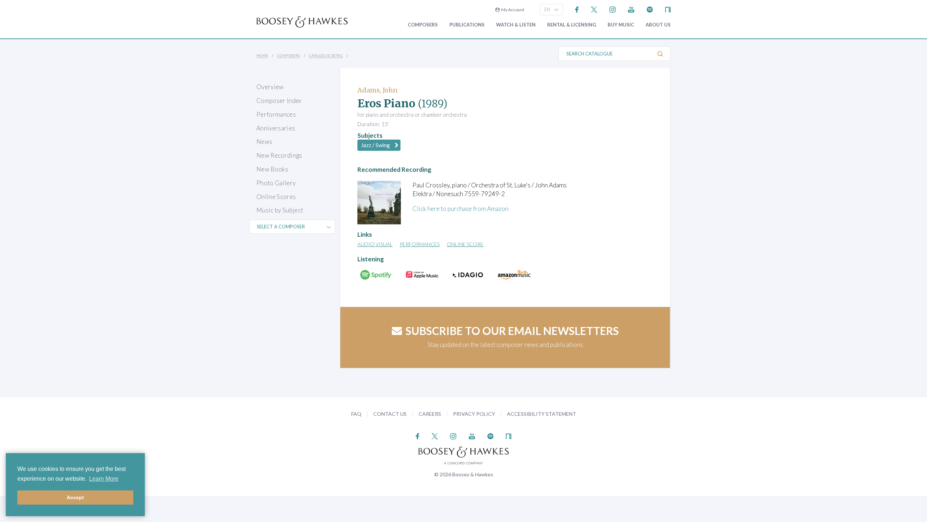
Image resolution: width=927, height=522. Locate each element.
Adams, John (377, 90)
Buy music (621, 25)
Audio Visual (375, 244)
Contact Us (390, 414)
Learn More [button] (103, 479)
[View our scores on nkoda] (668, 9)
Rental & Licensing (571, 25)
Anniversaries (275, 128)
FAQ (356, 414)
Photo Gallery (275, 183)
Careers (430, 414)
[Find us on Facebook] (577, 9)
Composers (423, 25)
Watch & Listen (516, 25)
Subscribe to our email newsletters (512, 330)
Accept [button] (75, 497)
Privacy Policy (474, 414)
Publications (467, 25)
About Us (658, 25)
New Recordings (279, 155)
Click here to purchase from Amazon (460, 208)
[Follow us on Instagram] (612, 9)
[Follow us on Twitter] (594, 9)
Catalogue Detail (326, 55)
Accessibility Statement (541, 414)
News (264, 141)
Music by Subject (279, 210)
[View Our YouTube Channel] (631, 9)
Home (262, 55)
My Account (512, 9)
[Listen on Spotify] (650, 9)
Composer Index (279, 100)
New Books (272, 169)
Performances (276, 114)
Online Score (465, 244)
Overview (270, 87)
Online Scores (276, 196)
